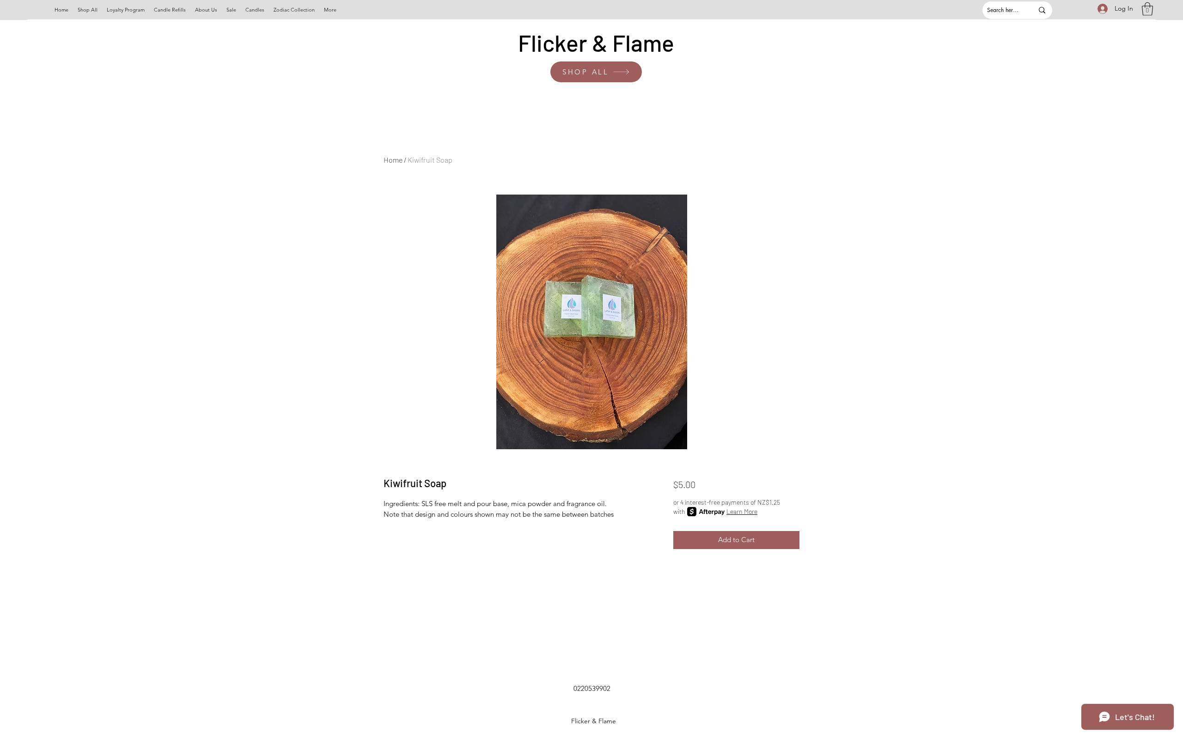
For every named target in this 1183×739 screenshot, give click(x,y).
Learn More (741, 511)
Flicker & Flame (596, 42)
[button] (1147, 9)
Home (393, 159)
